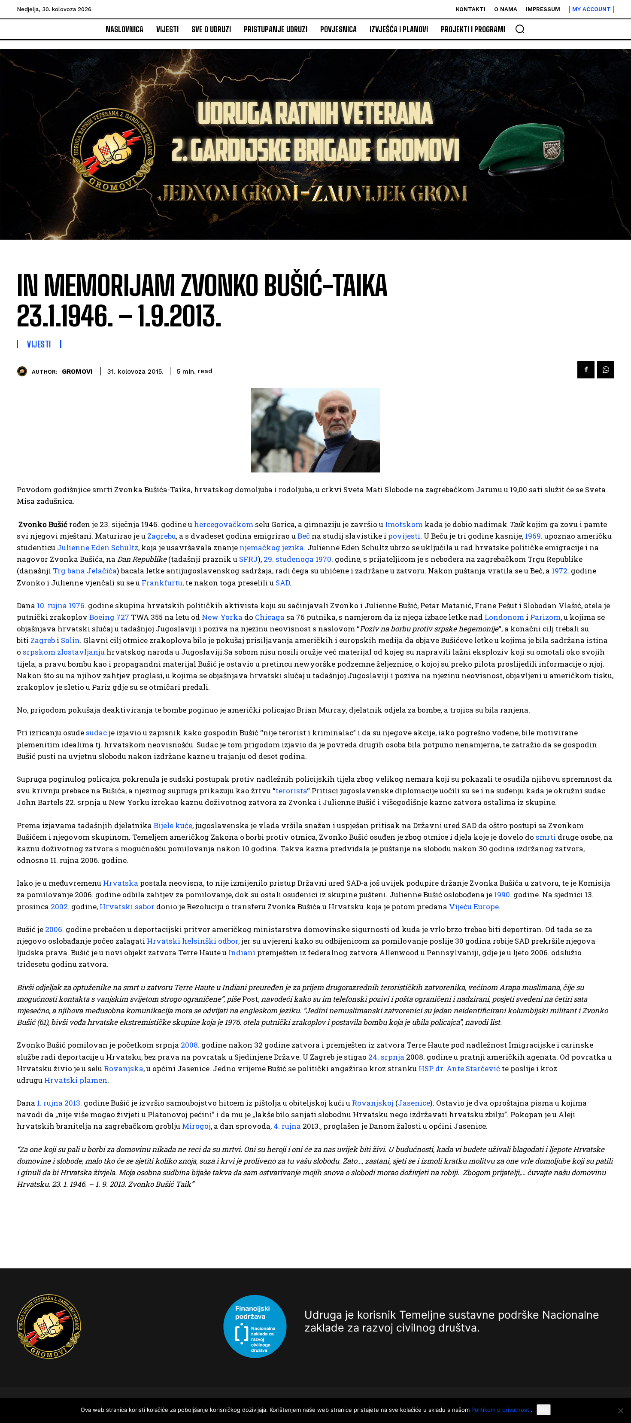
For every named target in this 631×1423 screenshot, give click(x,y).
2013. (73, 1103)
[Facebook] (586, 369)
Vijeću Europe (474, 906)
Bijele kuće (173, 825)
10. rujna (52, 605)
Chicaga (270, 617)
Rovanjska (123, 1068)
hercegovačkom (223, 524)
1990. (503, 894)
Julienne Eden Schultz (97, 547)
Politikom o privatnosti (501, 1409)
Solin (70, 640)
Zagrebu (161, 536)
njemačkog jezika (272, 547)
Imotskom (404, 524)
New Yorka (222, 617)
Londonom (504, 617)
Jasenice (414, 1103)
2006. (54, 929)
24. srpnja (386, 1057)
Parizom (545, 617)
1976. (77, 605)
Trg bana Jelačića (85, 571)
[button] (520, 28)
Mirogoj (196, 1126)
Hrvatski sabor (127, 906)
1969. (534, 536)
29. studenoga (289, 559)
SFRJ (248, 559)
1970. (324, 559)
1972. (560, 571)
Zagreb (42, 640)
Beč (303, 536)
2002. (60, 906)
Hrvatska (120, 883)
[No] (620, 1410)
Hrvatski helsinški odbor (192, 941)
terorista (291, 790)
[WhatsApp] (605, 369)
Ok (543, 1409)
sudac (96, 732)
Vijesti (39, 344)
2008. (190, 1045)
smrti (546, 837)
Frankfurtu (162, 583)
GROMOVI (77, 371)
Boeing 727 (109, 617)
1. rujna (50, 1103)
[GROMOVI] (24, 371)
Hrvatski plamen (75, 1080)
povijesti (404, 536)
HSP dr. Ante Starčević (459, 1068)
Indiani (241, 952)
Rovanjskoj (373, 1103)
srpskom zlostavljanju (64, 652)
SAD (283, 583)
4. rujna (287, 1126)
